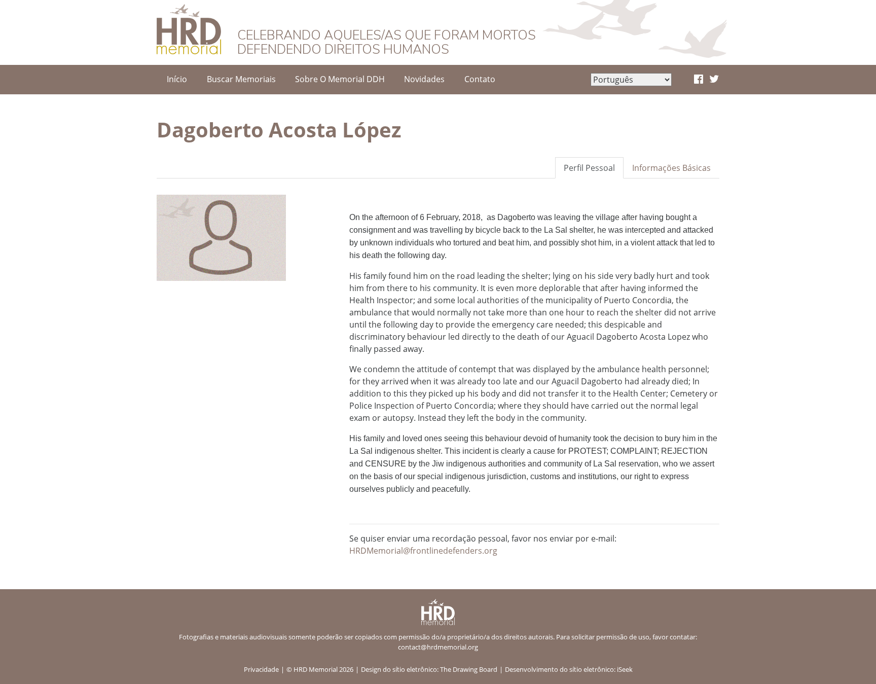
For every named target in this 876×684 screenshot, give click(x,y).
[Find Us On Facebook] (698, 79)
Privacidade (261, 669)
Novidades (424, 79)
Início (177, 79)
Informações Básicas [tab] (671, 167)
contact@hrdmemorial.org (438, 647)
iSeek (625, 669)
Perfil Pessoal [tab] (589, 167)
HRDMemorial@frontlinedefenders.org (423, 550)
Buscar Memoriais (241, 79)
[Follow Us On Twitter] (714, 79)
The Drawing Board (468, 669)
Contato (479, 79)
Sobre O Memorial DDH (340, 79)
